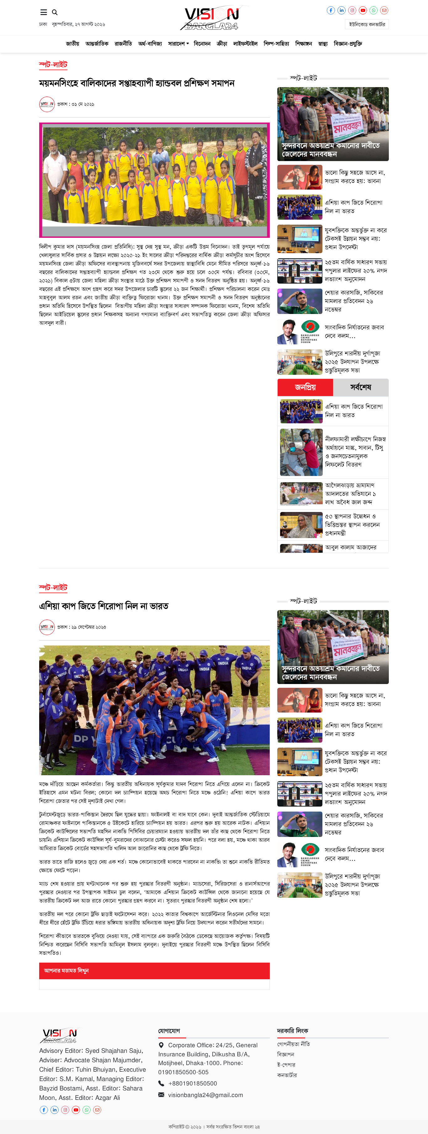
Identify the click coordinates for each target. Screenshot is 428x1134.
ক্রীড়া (222, 43)
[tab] (305, 387)
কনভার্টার (287, 1075)
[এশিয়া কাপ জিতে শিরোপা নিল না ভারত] (154, 710)
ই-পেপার (286, 1065)
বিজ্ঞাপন (285, 1054)
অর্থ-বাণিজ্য (150, 43)
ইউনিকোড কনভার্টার (367, 25)
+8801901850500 (192, 1083)
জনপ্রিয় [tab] (305, 387)
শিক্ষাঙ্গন (303, 43)
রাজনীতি (123, 43)
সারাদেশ (176, 43)
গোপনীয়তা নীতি (293, 1044)
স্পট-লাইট (303, 78)
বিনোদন (202, 43)
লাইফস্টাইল (245, 43)
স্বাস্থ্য (323, 43)
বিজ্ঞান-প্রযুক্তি (348, 43)
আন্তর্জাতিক (97, 43)
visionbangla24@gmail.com (205, 1095)
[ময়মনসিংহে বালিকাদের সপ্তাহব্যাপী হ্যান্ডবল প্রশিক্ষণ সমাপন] (154, 180)
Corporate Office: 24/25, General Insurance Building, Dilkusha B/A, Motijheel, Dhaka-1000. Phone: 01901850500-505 (208, 1059)
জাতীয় (72, 43)
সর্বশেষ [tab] (361, 387)
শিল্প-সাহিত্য (276, 43)
